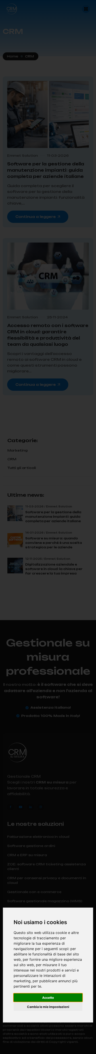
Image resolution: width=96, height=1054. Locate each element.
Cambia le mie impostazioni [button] (48, 1007)
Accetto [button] (48, 997)
